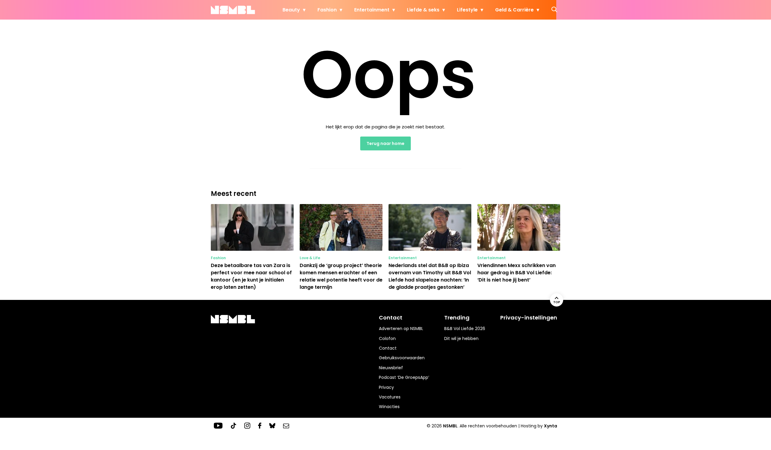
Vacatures (390, 397)
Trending (457, 317)
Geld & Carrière (514, 9)
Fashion (327, 9)
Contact (388, 348)
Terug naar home (385, 143)
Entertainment (371, 9)
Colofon (387, 338)
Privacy (386, 387)
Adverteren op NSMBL (401, 329)
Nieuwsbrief (391, 368)
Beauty (291, 9)
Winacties (389, 407)
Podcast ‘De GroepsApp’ (404, 377)
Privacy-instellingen (528, 317)
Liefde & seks (423, 9)
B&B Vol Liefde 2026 (464, 329)
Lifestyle (467, 9)
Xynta (550, 426)
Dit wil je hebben (461, 338)
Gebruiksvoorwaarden (402, 358)
